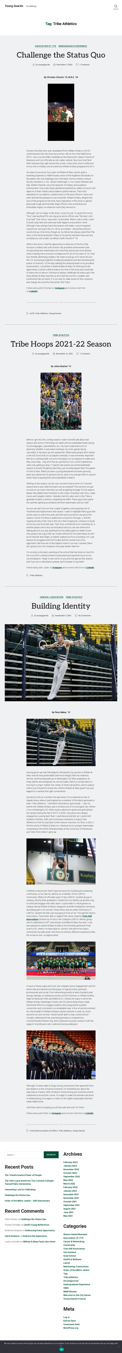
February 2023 (70, 1162)
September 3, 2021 (63, 615)
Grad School (69, 1256)
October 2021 (70, 1201)
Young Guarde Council (74, 1298)
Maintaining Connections (76, 1266)
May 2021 (68, 1216)
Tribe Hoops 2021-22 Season (61, 344)
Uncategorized (70, 1281)
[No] (119, 1346)
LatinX (66, 1263)
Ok (62, 1349)
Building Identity (61, 606)
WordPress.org (70, 1328)
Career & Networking (73, 1241)
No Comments (84, 615)
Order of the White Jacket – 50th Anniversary (27, 1200)
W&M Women (70, 1291)
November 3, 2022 (64, 65)
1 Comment (84, 65)
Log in (66, 1317)
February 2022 (70, 1187)
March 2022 (69, 1183)
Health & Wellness (72, 1259)
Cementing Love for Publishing (20, 1189)
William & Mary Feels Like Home (39, 1241)
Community (69, 1245)
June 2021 (68, 1212)
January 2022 (70, 1191)
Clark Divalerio (12, 1236)
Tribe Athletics (41, 313)
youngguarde (44, 65)
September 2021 (71, 1205)
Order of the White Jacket (76, 1270)
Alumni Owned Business (75, 1234)
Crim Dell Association (51, 597)
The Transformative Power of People (23, 1175)
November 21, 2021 (64, 354)
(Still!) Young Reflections (36, 1225)
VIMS (66, 1288)
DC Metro (53, 1131)
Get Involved (69, 1252)
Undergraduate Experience (72, 46)
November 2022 (71, 1169)
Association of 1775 (45, 46)
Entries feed (69, 1321)
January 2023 (70, 1166)
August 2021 (69, 1208)
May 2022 (68, 1180)
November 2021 (71, 1198)
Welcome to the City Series (77, 1295)
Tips (65, 1273)
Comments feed (71, 1324)
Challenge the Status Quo (61, 55)
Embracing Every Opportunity (40, 1230)
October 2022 (70, 1173)
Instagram (60, 288)
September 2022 (71, 1176)
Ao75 (32, 313)
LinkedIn (33, 291)
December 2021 (71, 1194)
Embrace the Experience (35, 1236)
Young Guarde (14, 6)
